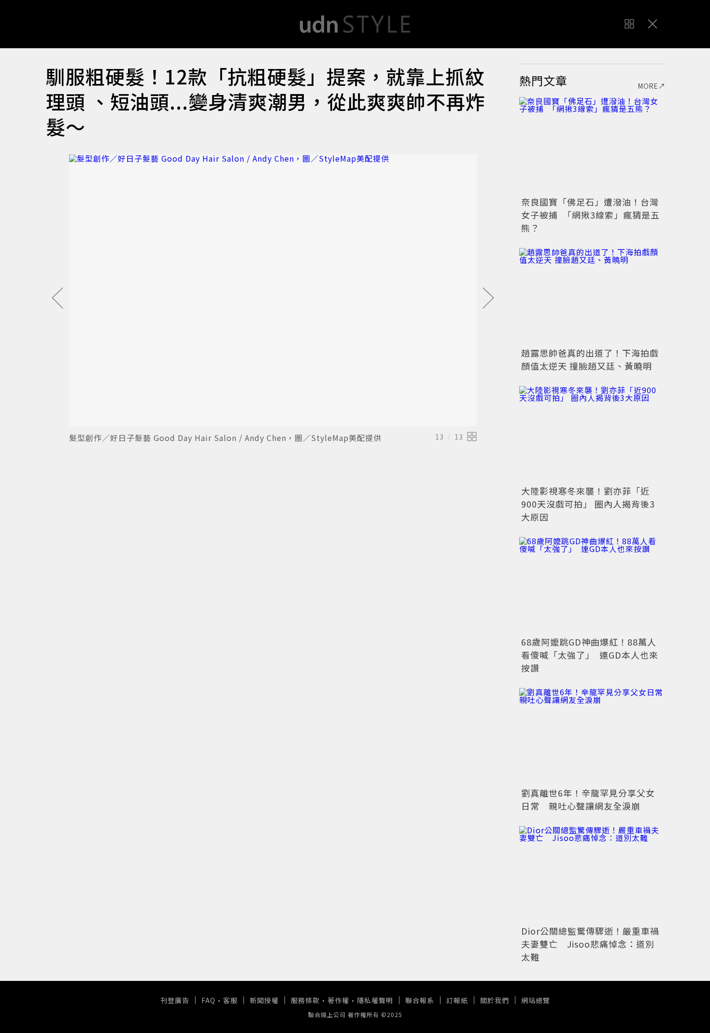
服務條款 (305, 1000)
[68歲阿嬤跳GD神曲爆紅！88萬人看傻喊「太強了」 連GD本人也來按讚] (591, 585)
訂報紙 (457, 1000)
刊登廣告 (174, 1000)
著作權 (338, 1000)
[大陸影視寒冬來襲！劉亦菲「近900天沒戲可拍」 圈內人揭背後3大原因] (591, 434)
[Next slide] (488, 298)
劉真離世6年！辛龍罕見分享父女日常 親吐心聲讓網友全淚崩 (588, 799)
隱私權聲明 (375, 1000)
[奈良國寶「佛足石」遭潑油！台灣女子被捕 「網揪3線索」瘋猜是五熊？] (591, 145)
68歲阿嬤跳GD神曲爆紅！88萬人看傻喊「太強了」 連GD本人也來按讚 (589, 654)
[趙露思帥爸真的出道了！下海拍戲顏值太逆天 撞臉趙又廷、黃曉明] (591, 296)
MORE (648, 86)
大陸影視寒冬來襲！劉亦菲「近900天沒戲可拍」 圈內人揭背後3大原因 (588, 503)
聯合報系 (419, 1000)
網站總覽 (535, 1000)
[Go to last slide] (57, 298)
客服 (230, 1000)
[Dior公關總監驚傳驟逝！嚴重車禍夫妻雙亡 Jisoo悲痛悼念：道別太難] (591, 874)
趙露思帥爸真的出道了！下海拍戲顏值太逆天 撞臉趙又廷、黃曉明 (590, 359)
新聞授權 (264, 1000)
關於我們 (494, 1000)
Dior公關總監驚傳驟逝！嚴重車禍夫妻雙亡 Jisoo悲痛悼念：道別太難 (590, 943)
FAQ (208, 1000)
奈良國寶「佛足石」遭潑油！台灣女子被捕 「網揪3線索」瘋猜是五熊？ (590, 214)
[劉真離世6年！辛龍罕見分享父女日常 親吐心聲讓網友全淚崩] (591, 736)
